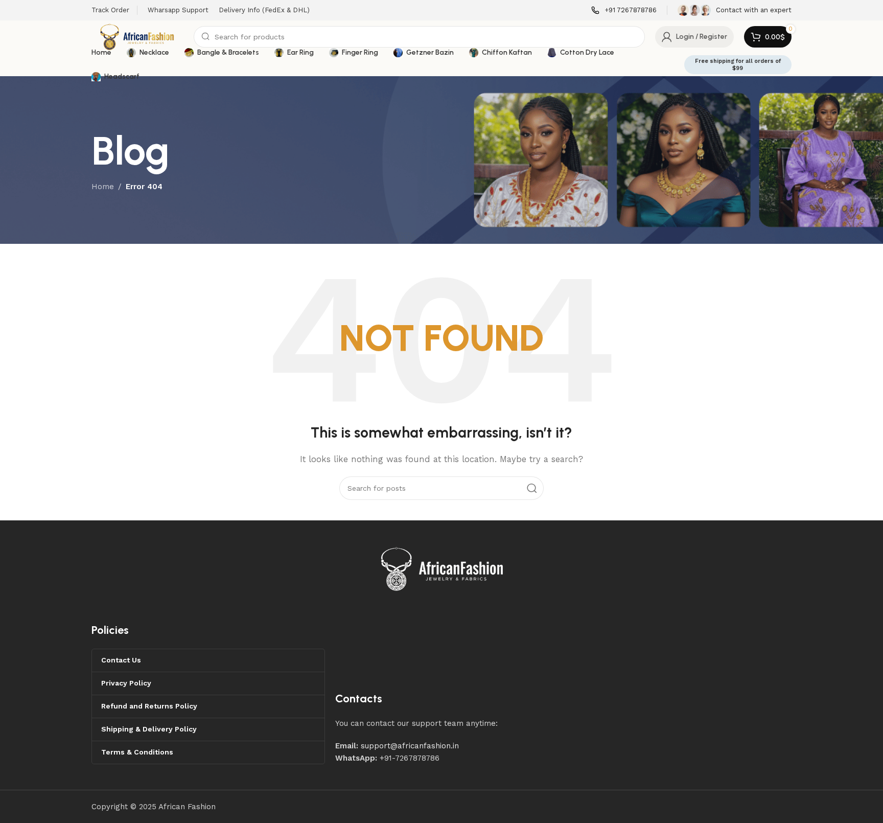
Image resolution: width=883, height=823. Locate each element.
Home (102, 186)
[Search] (532, 488)
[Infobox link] (624, 10)
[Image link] (442, 568)
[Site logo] (137, 36)
